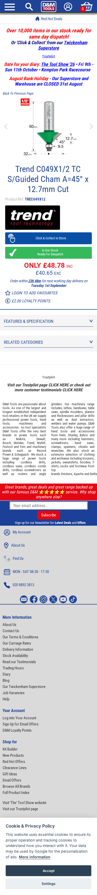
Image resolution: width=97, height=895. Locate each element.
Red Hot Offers (14, 761)
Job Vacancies (14, 693)
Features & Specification (29, 321)
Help (6, 699)
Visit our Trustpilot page (20, 809)
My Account (22, 532)
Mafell (41, 443)
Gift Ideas (10, 774)
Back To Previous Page (18, 93)
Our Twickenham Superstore (24, 686)
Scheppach (21, 454)
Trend (30, 443)
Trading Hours (13, 668)
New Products (13, 755)
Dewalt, (41, 439)
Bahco (84, 435)
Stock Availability (15, 655)
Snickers (66, 474)
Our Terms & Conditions (20, 637)
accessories (11, 427)
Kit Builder (10, 749)
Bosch (7, 443)
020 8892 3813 (23, 585)
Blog (6, 680)
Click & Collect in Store (48, 238)
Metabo (19, 443)
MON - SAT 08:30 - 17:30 (31, 571)
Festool (8, 447)
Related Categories (23, 342)
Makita (20, 439)
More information (34, 857)
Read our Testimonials (19, 662)
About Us (18, 545)
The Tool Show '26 (57, 64)
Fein (22, 447)
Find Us (18, 558)
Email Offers (12, 780)
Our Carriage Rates (17, 643)
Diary (6, 674)
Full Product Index (16, 792)
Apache (79, 474)
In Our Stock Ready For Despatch (48, 252)
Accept (49, 871)
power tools (29, 420)
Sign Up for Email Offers (21, 724)
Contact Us (11, 631)
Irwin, (62, 435)
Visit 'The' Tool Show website (24, 802)
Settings (48, 884)
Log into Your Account (19, 718)
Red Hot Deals (51, 19)
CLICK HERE (58, 385)
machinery (26, 423)
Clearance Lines (15, 768)
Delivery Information (18, 649)
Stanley (72, 435)
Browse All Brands (16, 786)
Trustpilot (48, 56)
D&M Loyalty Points (17, 730)
